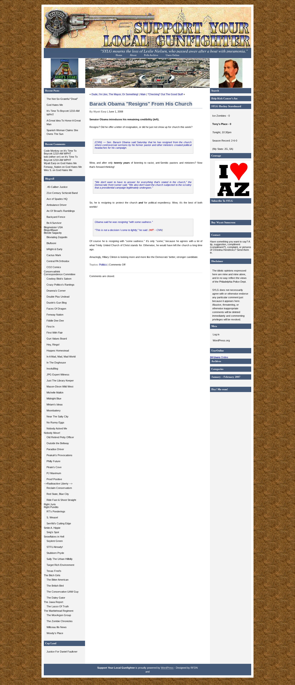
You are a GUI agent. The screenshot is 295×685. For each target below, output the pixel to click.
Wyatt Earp (50, 163)
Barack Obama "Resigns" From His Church (140, 104)
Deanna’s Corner (56, 290)
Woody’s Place (55, 633)
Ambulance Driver (57, 205)
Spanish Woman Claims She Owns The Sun (62, 132)
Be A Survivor (54, 222)
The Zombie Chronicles (60, 621)
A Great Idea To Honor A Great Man (64, 122)
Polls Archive (151, 55)
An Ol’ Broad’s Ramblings (61, 211)
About (133, 55)
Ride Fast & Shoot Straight (61, 500)
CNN (159, 230)
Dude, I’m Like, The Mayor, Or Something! (114, 94)
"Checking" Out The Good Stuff (165, 94)
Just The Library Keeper (60, 380)
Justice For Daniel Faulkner (62, 651)
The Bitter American (57, 579)
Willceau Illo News (57, 627)
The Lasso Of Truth (58, 606)
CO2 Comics (54, 267)
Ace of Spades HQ (57, 199)
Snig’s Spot (53, 532)
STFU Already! (55, 547)
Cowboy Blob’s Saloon (59, 278)
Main (143, 94)
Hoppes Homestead (58, 350)
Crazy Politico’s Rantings (60, 284)
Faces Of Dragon (56, 308)
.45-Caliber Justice (57, 187)
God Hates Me (55, 104)
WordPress (167, 667)
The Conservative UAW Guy (63, 591)
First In (50, 326)
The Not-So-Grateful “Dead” (62, 98)
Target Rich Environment (60, 565)
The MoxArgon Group (59, 615)
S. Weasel (52, 517)
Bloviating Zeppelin (57, 237)
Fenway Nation (55, 314)
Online (219, 357)
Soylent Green (55, 541)
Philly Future (53, 461)
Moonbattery (54, 410)
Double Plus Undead (58, 296)
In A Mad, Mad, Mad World (61, 356)
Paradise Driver (55, 449)
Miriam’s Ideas (55, 404)
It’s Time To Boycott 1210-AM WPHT (63, 112)
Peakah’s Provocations (59, 455)
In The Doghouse (56, 362)
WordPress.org (221, 340)
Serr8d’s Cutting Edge (59, 523)
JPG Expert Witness (58, 374)
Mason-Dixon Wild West (60, 386)
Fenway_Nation (52, 166)
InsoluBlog (52, 368)
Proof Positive (54, 479)
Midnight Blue (54, 398)
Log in (216, 334)
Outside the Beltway (58, 443)
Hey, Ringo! (53, 344)
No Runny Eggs (55, 422)
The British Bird (55, 585)
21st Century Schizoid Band (62, 193)
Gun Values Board (57, 338)
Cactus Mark (54, 255)
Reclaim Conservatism (59, 488)
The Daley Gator (56, 597)
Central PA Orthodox (58, 261)
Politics (103, 264)
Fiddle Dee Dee (55, 320)
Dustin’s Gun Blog (57, 302)
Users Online (172, 55)
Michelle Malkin (55, 392)
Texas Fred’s (54, 571)
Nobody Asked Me (57, 428)
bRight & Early (54, 249)
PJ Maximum (54, 473)
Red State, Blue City (58, 494)
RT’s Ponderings (56, 511)
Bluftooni (51, 243)
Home (119, 55)
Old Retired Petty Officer (60, 437)
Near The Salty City (57, 416)
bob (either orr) (52, 156)
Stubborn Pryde (55, 553)
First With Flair (55, 332)
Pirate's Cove (54, 467)
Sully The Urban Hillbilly (60, 559)
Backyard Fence (56, 217)
